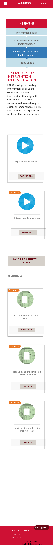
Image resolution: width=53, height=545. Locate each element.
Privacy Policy (17, 534)
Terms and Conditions (21, 531)
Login (43, 3)
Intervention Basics (26, 32)
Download (26, 330)
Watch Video (26, 176)
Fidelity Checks (26, 62)
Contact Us (16, 538)
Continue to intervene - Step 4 (26, 261)
